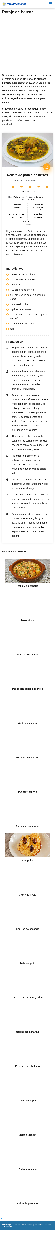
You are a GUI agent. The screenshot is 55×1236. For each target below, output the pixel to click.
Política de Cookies (43, 1225)
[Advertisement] (27, 43)
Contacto (8, 1227)
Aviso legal (6, 1225)
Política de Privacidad (23, 1225)
